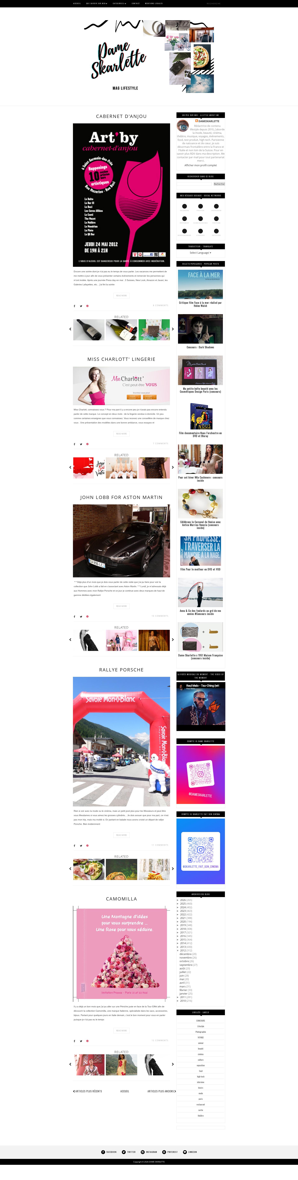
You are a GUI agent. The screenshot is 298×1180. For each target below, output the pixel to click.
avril (182, 982)
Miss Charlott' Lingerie (121, 359)
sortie (200, 1110)
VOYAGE (201, 1037)
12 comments (160, 1040)
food (201, 1070)
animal (200, 1043)
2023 (183, 911)
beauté (200, 1048)
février (184, 990)
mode (201, 1093)
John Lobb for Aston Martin (121, 497)
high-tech (200, 1076)
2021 (183, 918)
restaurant (200, 1104)
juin (182, 975)
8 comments (160, 305)
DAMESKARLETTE (209, 121)
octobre (185, 961)
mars (183, 986)
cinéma (200, 1054)
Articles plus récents (88, 1091)
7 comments (160, 443)
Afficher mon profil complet (201, 165)
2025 (183, 903)
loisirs (200, 1087)
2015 (183, 939)
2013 (183, 947)
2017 (183, 932)
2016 (183, 936)
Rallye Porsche (121, 669)
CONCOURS (200, 1020)
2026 (183, 900)
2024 (183, 907)
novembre (186, 957)
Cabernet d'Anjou (121, 116)
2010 (183, 1000)
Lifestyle (200, 1026)
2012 (183, 950)
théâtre (201, 1115)
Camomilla (121, 899)
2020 (183, 921)
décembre (186, 954)
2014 (183, 943)
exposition (201, 1065)
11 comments (160, 845)
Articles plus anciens (161, 1091)
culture (200, 1059)
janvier (184, 993)
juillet (183, 972)
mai (182, 979)
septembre (186, 965)
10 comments (160, 616)
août (183, 968)
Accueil (124, 1091)
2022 (183, 914)
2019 (183, 925)
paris (201, 1098)
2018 (183, 929)
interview (200, 1082)
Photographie (201, 1031)
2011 (183, 997)
